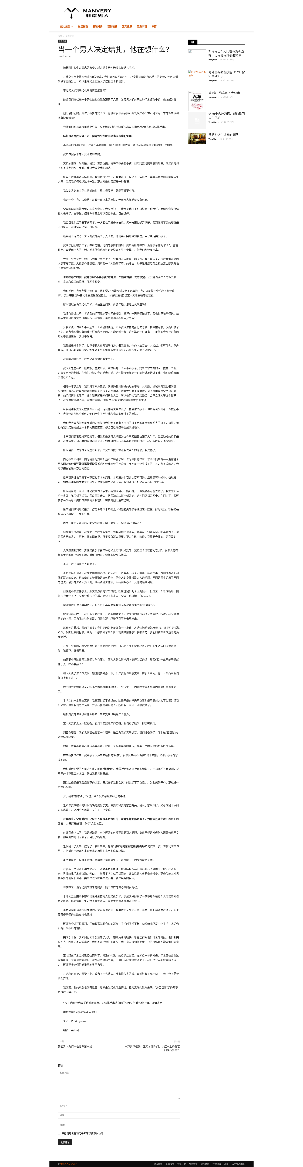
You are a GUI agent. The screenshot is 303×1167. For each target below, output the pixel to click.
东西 (154, 26)
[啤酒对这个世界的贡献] (197, 138)
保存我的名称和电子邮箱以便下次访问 (82, 1133)
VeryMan (212, 59)
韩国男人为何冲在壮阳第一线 (75, 1046)
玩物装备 (112, 26)
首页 (60, 35)
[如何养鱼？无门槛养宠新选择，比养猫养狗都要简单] (197, 54)
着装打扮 (98, 26)
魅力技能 (65, 26)
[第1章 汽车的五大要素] (197, 101)
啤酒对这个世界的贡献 (223, 134)
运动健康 (127, 26)
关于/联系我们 (238, 1163)
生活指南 (83, 26)
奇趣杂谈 (142, 26)
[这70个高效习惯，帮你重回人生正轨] (197, 120)
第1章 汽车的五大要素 (224, 93)
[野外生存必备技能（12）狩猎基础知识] (197, 79)
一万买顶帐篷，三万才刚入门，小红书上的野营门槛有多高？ (152, 1048)
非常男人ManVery (68, 1163)
